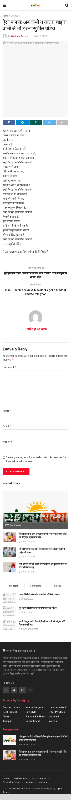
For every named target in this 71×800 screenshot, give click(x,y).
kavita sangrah (34, 707)
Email (7, 426)
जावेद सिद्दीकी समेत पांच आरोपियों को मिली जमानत (39, 594)
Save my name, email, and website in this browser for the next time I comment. (36, 459)
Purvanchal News (35, 716)
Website (7, 441)
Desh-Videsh (10, 712)
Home (5, 16)
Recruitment (33, 721)
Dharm (6, 716)
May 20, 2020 (40, 36)
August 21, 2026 (14, 525)
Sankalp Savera (19, 36)
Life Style (31, 712)
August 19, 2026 (28, 572)
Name (7, 410)
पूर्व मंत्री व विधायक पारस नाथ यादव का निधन (38, 608)
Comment (9, 367)
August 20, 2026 (28, 557)
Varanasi (54, 716)
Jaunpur (15, 16)
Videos (53, 721)
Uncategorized (57, 707)
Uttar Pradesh (57, 712)
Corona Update (11, 707)
